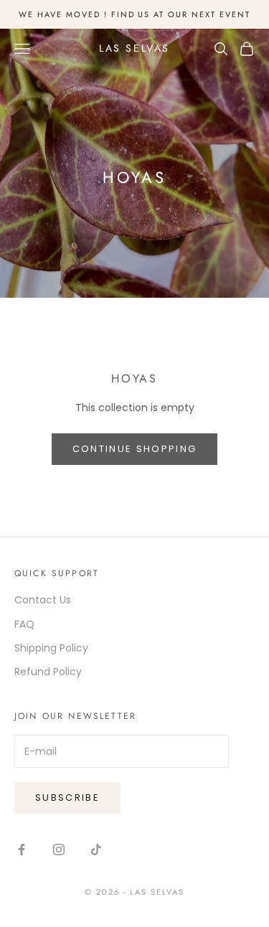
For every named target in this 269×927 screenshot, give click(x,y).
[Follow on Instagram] (59, 849)
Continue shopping (134, 449)
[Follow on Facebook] (21, 849)
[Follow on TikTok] (96, 849)
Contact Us (42, 600)
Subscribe (67, 797)
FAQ (24, 624)
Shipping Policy (51, 648)
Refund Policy (48, 671)
